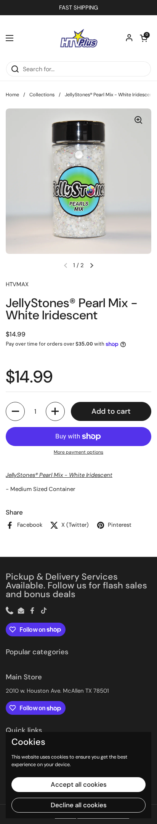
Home (12, 94)
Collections (41, 94)
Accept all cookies (79, 784)
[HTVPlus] (78, 38)
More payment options (78, 452)
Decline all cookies (79, 805)
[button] (143, 38)
